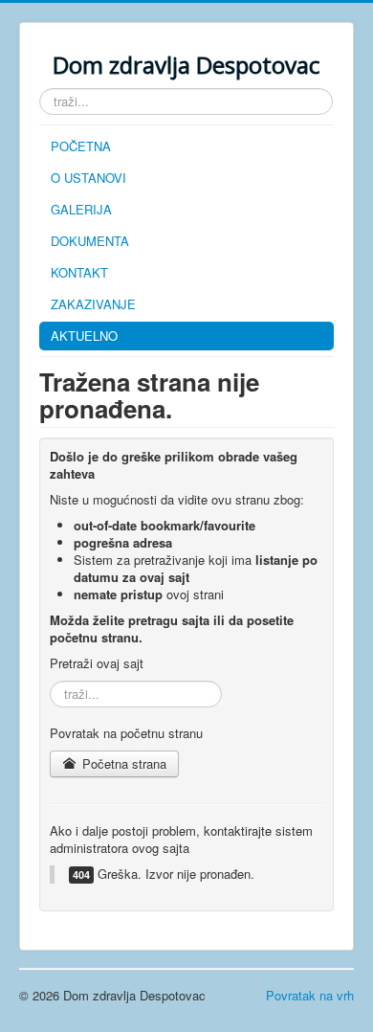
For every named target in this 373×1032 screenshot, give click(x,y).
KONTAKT (79, 272)
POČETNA (81, 146)
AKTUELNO (84, 335)
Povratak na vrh (310, 995)
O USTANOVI (88, 177)
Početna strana (122, 763)
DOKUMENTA (90, 241)
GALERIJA (81, 209)
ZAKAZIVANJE (93, 304)
